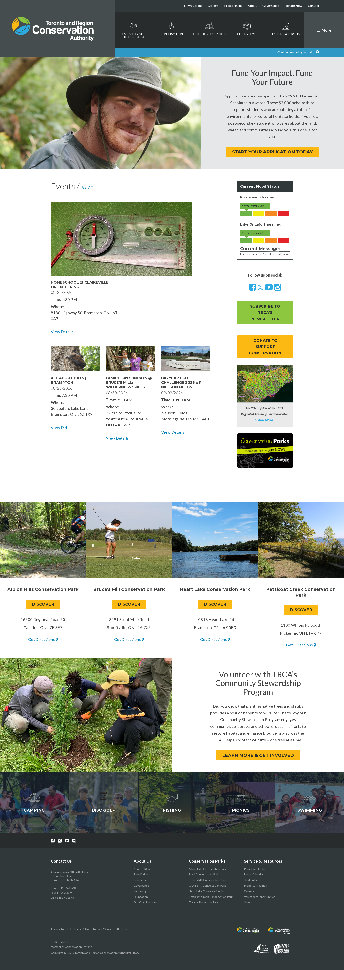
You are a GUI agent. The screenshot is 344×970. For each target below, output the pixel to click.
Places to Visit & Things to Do (134, 35)
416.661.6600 (68, 888)
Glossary (121, 929)
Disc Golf (103, 810)
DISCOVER (43, 604)
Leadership (140, 880)
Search (317, 52)
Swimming (309, 810)
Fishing (172, 810)
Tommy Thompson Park (203, 902)
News (247, 902)
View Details (62, 331)
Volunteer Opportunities (259, 896)
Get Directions (42, 639)
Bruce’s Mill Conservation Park (207, 880)
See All (87, 187)
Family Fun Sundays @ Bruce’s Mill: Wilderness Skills (129, 382)
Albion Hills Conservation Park (207, 869)
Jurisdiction (141, 874)
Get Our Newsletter (146, 902)
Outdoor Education (209, 34)
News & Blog (193, 5)
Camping (34, 810)
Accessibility (82, 929)
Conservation (171, 34)
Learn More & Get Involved (258, 755)
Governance (270, 5)
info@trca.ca (66, 897)
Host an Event (253, 880)
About (252, 5)
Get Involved (247, 34)
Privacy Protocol (61, 929)
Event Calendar (253, 874)
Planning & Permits (285, 34)
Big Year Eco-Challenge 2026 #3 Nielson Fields (181, 382)
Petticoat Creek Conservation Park (211, 896)
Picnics (241, 810)
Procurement (233, 5)
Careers (213, 5)
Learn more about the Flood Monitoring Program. (264, 254)
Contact (313, 5)
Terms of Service (102, 929)
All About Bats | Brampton (68, 380)
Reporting (140, 891)
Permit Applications (256, 869)
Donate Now (293, 5)
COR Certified (60, 942)
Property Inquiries (255, 885)
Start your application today (272, 152)
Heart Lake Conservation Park (207, 891)
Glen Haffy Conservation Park (207, 885)
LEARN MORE (264, 420)
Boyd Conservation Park (204, 874)
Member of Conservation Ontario (71, 946)
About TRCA (142, 869)
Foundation (141, 896)
